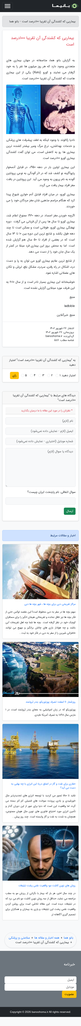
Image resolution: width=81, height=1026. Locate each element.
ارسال (69, 511)
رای (14, 375)
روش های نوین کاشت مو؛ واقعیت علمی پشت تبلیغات (47, 886)
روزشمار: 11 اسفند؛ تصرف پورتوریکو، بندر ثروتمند (51, 702)
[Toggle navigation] (7, 6)
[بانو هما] (65, 6)
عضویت (69, 994)
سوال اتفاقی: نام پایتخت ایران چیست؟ (51, 492)
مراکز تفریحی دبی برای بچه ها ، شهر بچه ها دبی (50, 604)
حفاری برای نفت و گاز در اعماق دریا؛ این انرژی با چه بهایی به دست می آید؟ (43, 786)
